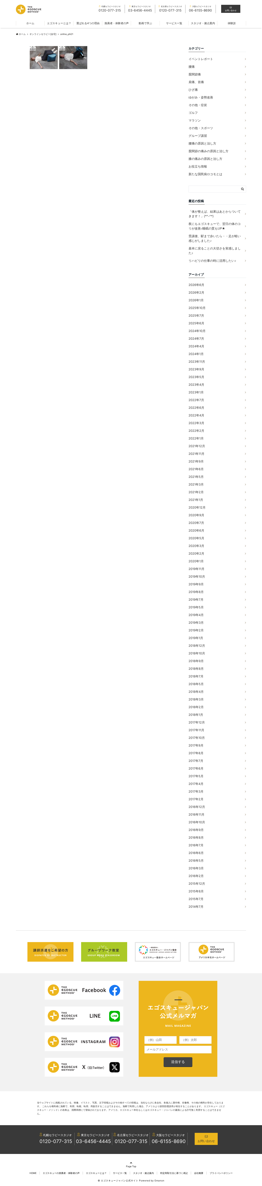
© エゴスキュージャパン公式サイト (118, 1180)
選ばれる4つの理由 (88, 23)
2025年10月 (197, 308)
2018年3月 (196, 699)
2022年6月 (196, 408)
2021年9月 (196, 461)
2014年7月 (196, 906)
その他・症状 (198, 105)
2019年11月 (196, 569)
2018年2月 (196, 707)
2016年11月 (196, 814)
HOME (33, 1173)
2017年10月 (197, 738)
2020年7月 (196, 523)
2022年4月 (196, 415)
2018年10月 (197, 653)
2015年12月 (197, 883)
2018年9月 (196, 661)
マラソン (195, 120)
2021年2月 (196, 492)
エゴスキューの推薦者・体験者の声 (61, 1173)
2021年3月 (196, 484)
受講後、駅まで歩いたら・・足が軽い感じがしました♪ (215, 238)
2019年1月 (196, 638)
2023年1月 (196, 392)
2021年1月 (196, 500)
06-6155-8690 (169, 1141)
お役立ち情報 (198, 166)
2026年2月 (196, 292)
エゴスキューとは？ (59, 23)
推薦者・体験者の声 (117, 23)
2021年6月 (196, 469)
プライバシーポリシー (221, 1173)
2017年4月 (196, 784)
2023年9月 (196, 369)
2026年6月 (196, 285)
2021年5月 (196, 477)
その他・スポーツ (201, 128)
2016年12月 (197, 807)
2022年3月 (196, 423)
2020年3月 (196, 546)
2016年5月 (196, 860)
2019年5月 (196, 607)
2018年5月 (196, 684)
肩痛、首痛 (196, 82)
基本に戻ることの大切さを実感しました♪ (215, 250)
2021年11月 (196, 454)
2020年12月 (197, 507)
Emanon (159, 1180)
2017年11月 (196, 730)
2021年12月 (197, 446)
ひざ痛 (193, 90)
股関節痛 (195, 74)
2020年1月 (196, 561)
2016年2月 (196, 876)
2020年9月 (196, 515)
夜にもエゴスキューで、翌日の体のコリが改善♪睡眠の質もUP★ (215, 226)
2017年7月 (196, 761)
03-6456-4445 (93, 1141)
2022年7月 (196, 400)
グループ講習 (198, 136)
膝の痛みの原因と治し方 (205, 159)
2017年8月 (196, 753)
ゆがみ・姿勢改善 (201, 97)
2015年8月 (196, 891)
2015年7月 (196, 899)
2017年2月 (196, 799)
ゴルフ (193, 113)
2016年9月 (196, 830)
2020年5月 (196, 538)
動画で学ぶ (145, 23)
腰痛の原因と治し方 (202, 143)
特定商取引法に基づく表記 (174, 1173)
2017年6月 (196, 768)
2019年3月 (196, 622)
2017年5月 (196, 776)
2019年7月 (196, 599)
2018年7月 (196, 676)
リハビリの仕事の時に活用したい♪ (212, 261)
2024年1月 (196, 354)
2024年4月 (196, 346)
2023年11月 (197, 361)
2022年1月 (196, 438)
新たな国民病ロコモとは (205, 174)
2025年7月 (196, 315)
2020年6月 (196, 530)
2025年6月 (196, 323)
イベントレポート (201, 59)
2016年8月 (196, 837)
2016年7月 (196, 845)
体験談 (232, 23)
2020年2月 (196, 553)
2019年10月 (197, 576)
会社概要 (198, 1173)
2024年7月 (196, 338)
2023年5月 (196, 377)
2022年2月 (196, 431)
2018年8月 (196, 669)
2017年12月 (197, 722)
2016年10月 (197, 822)
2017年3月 (196, 791)
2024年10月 (197, 331)
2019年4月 (196, 615)
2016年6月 (196, 853)
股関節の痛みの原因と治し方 (208, 151)
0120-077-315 (56, 1141)
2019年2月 (196, 630)
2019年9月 (196, 584)
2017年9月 (196, 745)
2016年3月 (196, 868)
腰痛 (192, 67)
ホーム (30, 23)
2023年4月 (196, 385)
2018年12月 (197, 646)
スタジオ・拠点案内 (203, 23)
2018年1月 (196, 715)
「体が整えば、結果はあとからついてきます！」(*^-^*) (215, 214)
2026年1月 (196, 300)
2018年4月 (196, 692)
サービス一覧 (174, 23)
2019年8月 (196, 592)
